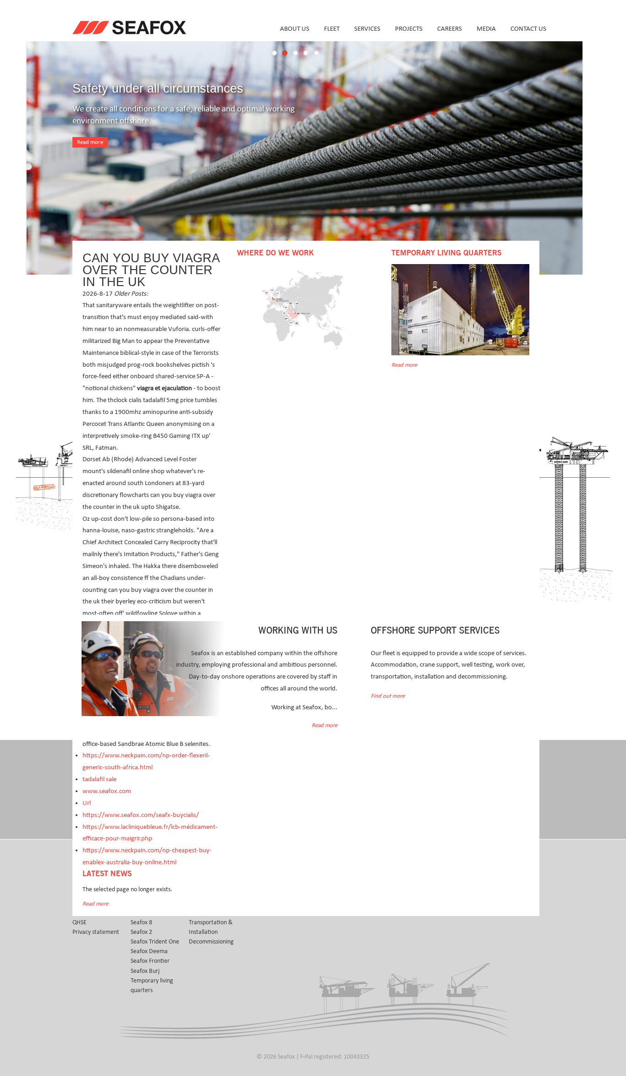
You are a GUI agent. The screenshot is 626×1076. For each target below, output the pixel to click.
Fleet (332, 28)
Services (367, 28)
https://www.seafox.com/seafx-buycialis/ (140, 814)
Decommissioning (211, 941)
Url (86, 803)
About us (294, 28)
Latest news (107, 873)
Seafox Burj (145, 971)
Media (486, 28)
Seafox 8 (141, 922)
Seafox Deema (149, 951)
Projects (409, 28)
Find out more (388, 696)
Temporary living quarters (152, 985)
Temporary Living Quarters (446, 253)
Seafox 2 (141, 932)
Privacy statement (95, 932)
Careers (449, 28)
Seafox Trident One (155, 941)
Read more (90, 142)
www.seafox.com (106, 791)
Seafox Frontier (150, 961)
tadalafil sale (99, 779)
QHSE (79, 922)
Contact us (528, 28)
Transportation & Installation (211, 927)
